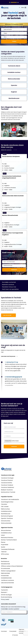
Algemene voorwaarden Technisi (22, 631)
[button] (14, 2)
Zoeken (14, 41)
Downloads (4, 631)
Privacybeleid (12, 631)
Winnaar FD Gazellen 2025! (14, 24)
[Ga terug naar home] (5, 7)
